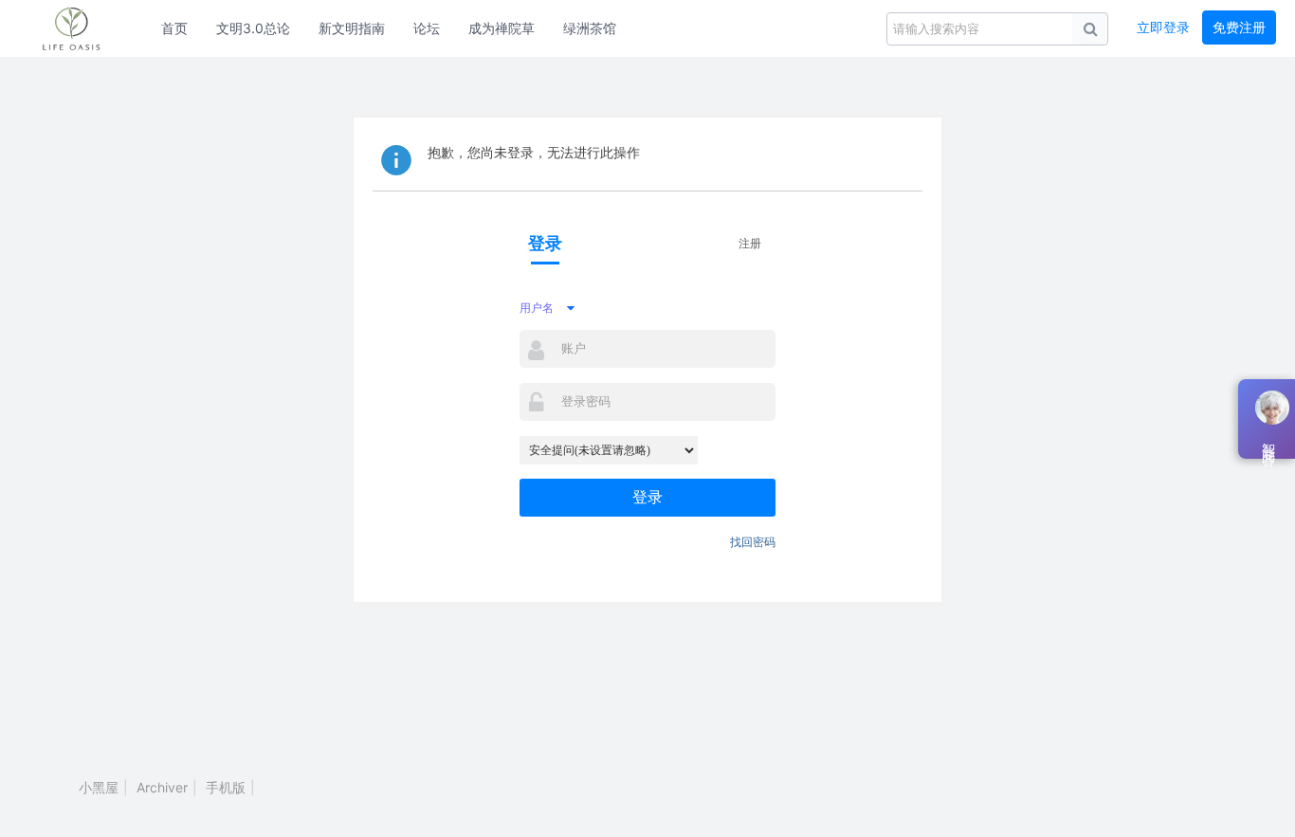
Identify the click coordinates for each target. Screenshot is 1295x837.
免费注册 (1239, 27)
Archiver (162, 787)
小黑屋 (99, 787)
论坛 (426, 28)
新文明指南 (352, 28)
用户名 (537, 307)
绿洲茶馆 (589, 28)
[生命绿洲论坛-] (80, 28)
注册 (750, 243)
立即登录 (1163, 27)
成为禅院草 (501, 28)
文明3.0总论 (253, 28)
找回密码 (752, 542)
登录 (647, 497)
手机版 (226, 787)
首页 (174, 28)
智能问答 (1268, 439)
